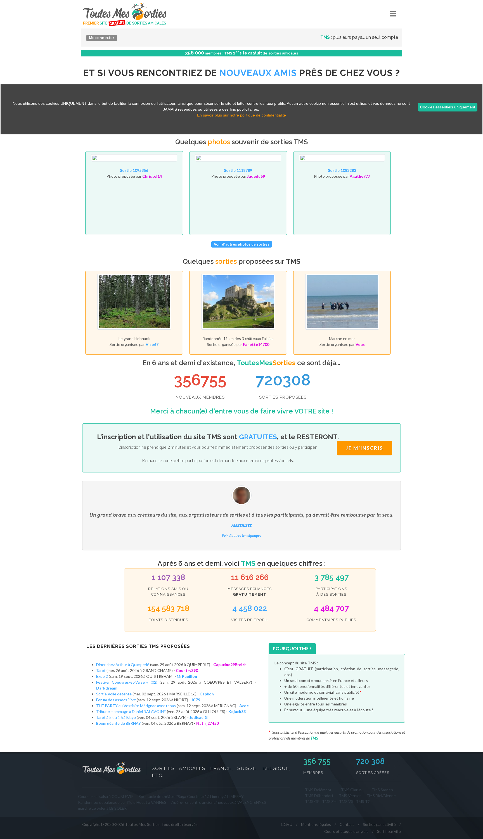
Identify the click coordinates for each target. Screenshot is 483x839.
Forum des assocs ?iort (116, 699)
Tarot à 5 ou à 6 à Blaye (116, 717)
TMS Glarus (351, 789)
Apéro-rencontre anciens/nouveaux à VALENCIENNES (218, 802)
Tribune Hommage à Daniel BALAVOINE (131, 711)
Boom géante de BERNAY (118, 723)
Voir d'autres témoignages (241, 535)
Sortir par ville (389, 831)
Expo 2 (102, 676)
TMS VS (346, 801)
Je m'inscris (364, 448)
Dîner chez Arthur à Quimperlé (122, 664)
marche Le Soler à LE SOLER (102, 808)
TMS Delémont (318, 789)
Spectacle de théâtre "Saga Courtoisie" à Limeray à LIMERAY (191, 796)
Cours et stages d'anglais (346, 831)
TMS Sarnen (382, 789)
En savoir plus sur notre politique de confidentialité (241, 115)
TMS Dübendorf (319, 795)
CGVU (286, 824)
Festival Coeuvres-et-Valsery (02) (126, 682)
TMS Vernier (350, 795)
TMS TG (363, 801)
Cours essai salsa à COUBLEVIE (106, 796)
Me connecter (101, 37)
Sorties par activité (379, 824)
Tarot (101, 670)
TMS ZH (329, 801)
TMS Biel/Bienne (381, 795)
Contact (347, 824)
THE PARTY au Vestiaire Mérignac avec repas (136, 705)
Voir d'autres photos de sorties (241, 244)
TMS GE (312, 801)
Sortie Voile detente (114, 693)
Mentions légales (316, 824)
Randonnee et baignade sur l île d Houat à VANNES (122, 802)
